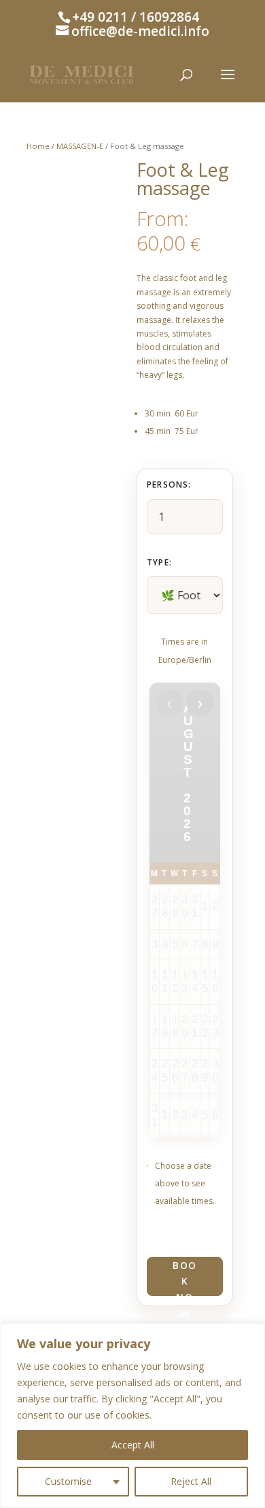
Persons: (169, 484)
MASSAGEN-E (79, 146)
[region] (132, 1415)
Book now (185, 1277)
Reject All (191, 1481)
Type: (159, 562)
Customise (68, 1481)
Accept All (132, 1444)
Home (38, 146)
